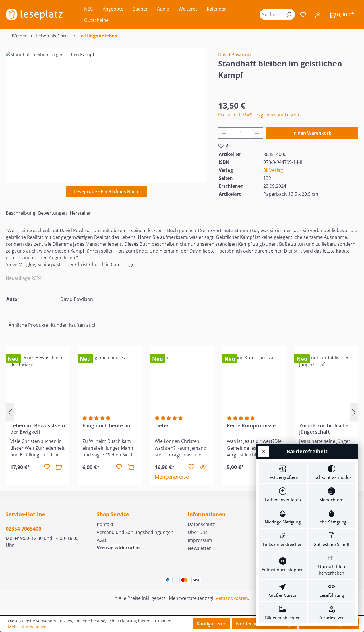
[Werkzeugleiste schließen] (263, 451)
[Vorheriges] (10, 412)
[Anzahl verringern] (224, 133)
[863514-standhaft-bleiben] (106, 112)
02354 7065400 (23, 528)
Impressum (200, 540)
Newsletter (199, 548)
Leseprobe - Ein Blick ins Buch (106, 191)
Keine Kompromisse (251, 425)
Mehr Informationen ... (29, 626)
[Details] (203, 467)
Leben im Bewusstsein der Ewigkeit (37, 428)
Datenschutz (201, 524)
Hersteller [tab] (80, 213)
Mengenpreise (172, 476)
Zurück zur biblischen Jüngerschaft (325, 428)
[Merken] (47, 467)
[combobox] (271, 14)
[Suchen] (288, 14)
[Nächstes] (354, 412)
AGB (101, 540)
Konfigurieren (211, 624)
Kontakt (105, 524)
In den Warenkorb (312, 133)
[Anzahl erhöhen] (257, 133)
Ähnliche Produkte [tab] (28, 325)
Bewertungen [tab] (52, 213)
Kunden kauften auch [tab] (74, 325)
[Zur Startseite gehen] (34, 14)
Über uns (198, 532)
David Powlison (234, 54)
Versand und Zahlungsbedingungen (135, 532)
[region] (106, 112)
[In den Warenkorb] (59, 467)
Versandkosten (232, 598)
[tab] (20, 213)
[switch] (283, 472)
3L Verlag (273, 170)
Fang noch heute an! (107, 425)
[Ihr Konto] (318, 14)
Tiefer (162, 425)
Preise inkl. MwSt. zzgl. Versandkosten (258, 115)
